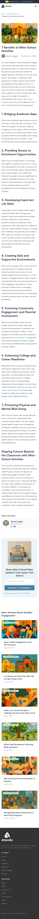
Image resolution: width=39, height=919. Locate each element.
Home (4, 857)
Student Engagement (12, 14)
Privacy (4, 903)
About (4, 860)
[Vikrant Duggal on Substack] (15, 526)
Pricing (4, 874)
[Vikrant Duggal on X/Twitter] (11, 526)
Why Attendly (7, 870)
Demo (4, 893)
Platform (5, 863)
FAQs (3, 886)
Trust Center (6, 897)
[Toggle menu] (35, 6)
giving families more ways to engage (18, 337)
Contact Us (6, 890)
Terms (4, 900)
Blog (3, 14)
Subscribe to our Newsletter (19, 588)
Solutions (5, 867)
